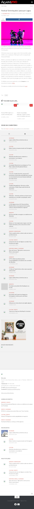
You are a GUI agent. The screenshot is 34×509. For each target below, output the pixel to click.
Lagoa (6, 95)
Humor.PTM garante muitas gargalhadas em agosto (14, 416)
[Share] (19, 19)
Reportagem (17, 231)
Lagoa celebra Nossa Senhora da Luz (18, 140)
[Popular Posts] (25, 134)
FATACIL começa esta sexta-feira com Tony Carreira (14, 411)
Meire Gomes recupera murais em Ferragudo (20, 148)
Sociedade (11, 138)
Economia (11, 292)
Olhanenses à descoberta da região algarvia (20, 303)
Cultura (3, 6)
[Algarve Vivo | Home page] (12, 2)
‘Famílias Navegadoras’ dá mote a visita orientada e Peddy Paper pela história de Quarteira (19, 187)
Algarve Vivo (6, 13)
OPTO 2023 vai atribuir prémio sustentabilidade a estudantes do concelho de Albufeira (20, 260)
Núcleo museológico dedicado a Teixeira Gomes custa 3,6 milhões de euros (23, 114)
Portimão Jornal (13, 248)
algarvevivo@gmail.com (11, 387)
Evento (15, 239)
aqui (26, 86)
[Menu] (32, 2)
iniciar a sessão (9, 128)
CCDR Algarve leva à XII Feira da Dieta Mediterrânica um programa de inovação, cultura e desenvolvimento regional (19, 206)
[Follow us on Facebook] (15, 504)
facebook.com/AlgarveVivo (13, 389)
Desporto (11, 212)
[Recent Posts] (9, 134)
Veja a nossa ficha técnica (7, 393)
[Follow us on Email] (18, 504)
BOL (13, 83)
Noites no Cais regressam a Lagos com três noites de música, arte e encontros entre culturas (20, 224)
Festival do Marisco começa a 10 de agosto (12, 421)
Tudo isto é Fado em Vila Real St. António (20, 311)
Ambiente (11, 257)
